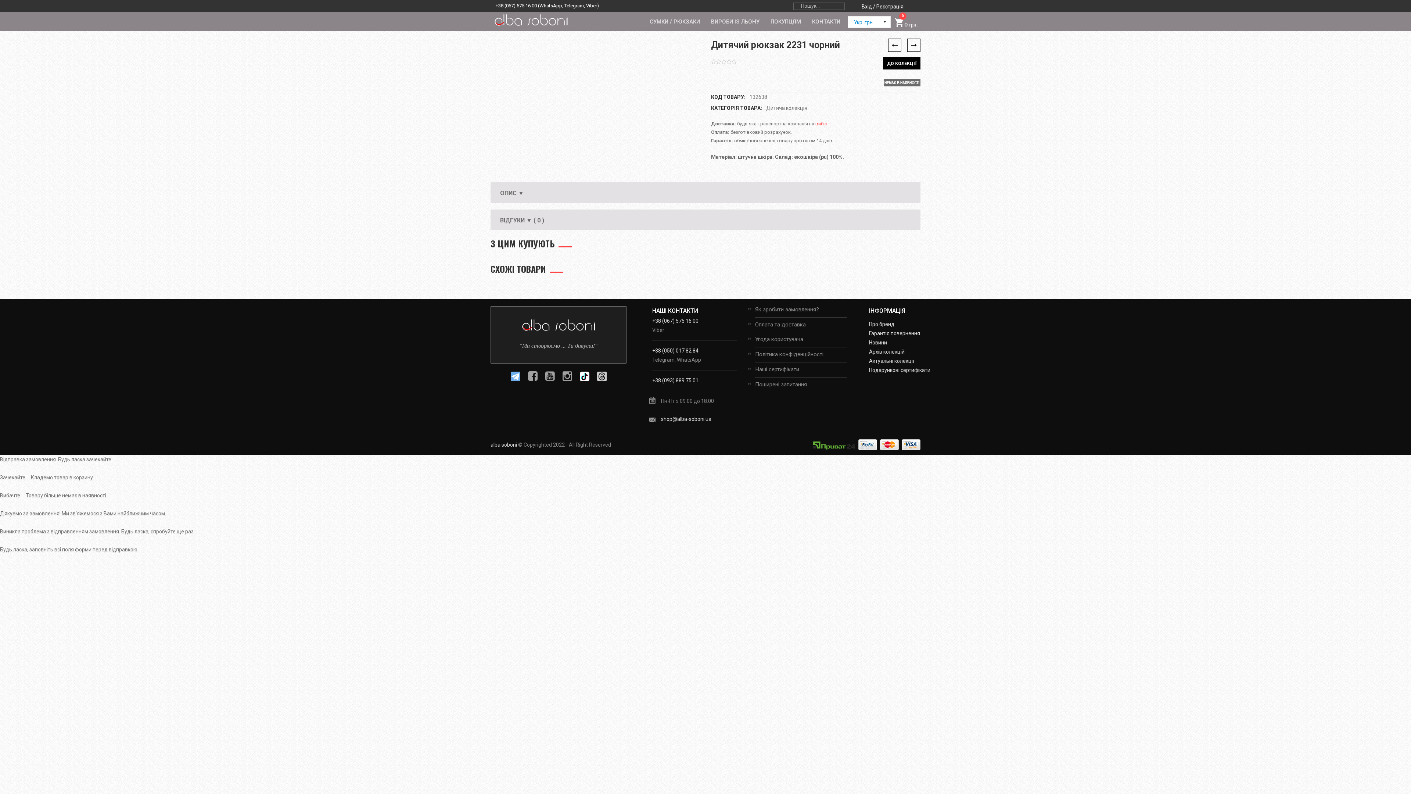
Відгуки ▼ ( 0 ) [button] (522, 220)
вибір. (822, 123)
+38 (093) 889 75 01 (675, 380)
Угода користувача (779, 339)
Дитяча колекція (786, 108)
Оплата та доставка (780, 324)
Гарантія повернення (894, 333)
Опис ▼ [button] (512, 193)
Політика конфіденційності (789, 354)
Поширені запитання (781, 384)
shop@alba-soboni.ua (686, 419)
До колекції (901, 63)
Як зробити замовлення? (787, 309)
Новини (878, 343)
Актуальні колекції (891, 361)
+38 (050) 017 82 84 (675, 351)
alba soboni (504, 445)
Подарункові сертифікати (899, 370)
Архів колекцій (887, 352)
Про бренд (881, 324)
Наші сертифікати (777, 369)
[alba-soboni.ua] (531, 20)
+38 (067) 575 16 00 (516, 5)
